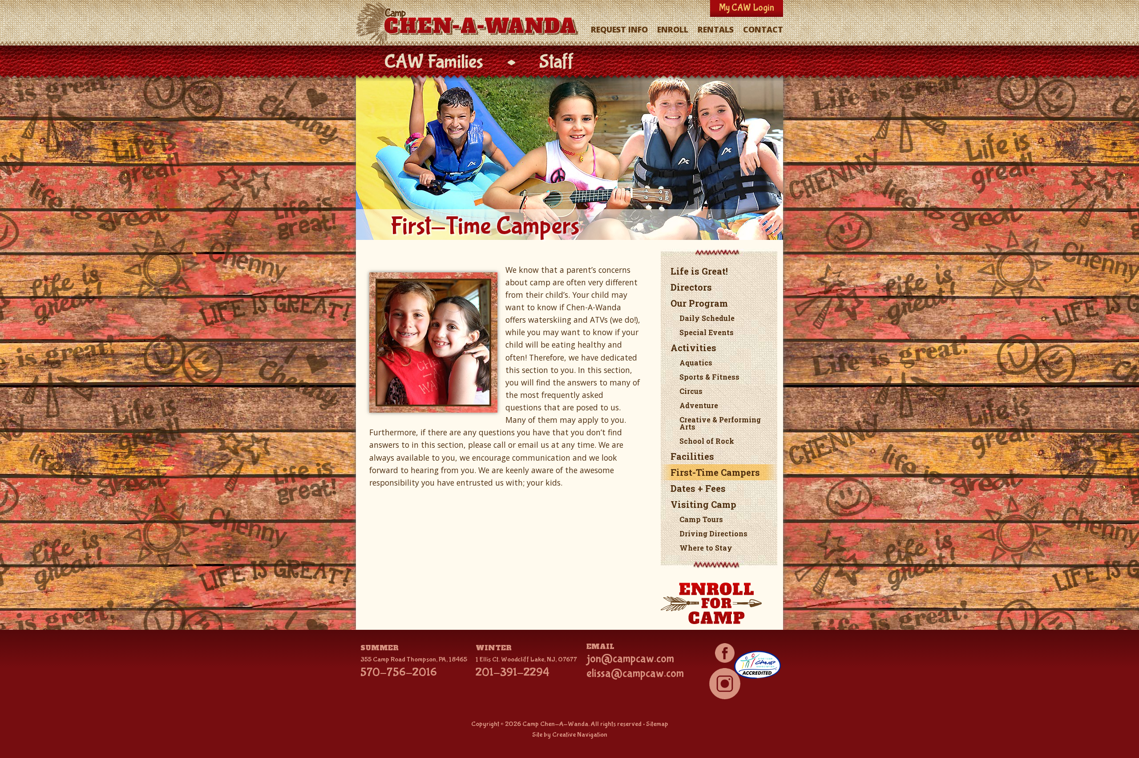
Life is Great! (699, 271)
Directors (691, 287)
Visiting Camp (703, 504)
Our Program (699, 303)
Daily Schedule (707, 318)
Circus (691, 391)
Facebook (724, 653)
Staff (556, 62)
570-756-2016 (398, 672)
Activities (693, 347)
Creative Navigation (579, 734)
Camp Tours (701, 519)
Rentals (716, 29)
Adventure (698, 405)
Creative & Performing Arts (720, 423)
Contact (763, 29)
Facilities (692, 456)
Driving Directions (713, 533)
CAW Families (433, 62)
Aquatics (695, 362)
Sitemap (657, 724)
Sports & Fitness (709, 376)
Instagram (725, 683)
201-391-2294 (512, 672)
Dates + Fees (698, 488)
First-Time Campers (715, 472)
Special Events (706, 332)
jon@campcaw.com (630, 659)
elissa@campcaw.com (635, 673)
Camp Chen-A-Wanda (469, 23)
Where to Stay (705, 547)
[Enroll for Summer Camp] (719, 604)
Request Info (619, 29)
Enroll (672, 29)
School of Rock (706, 441)
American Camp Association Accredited (757, 664)
